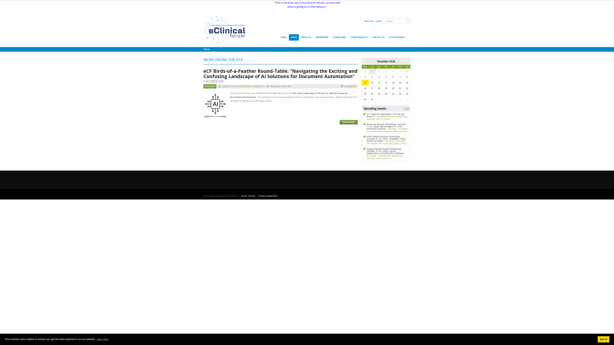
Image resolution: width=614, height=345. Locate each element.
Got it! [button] (603, 339)
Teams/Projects (358, 37)
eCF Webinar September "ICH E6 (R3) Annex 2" (387, 116)
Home (284, 37)
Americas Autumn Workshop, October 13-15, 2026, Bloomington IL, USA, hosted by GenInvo (386, 127)
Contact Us (378, 37)
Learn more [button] (103, 339)
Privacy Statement (268, 195)
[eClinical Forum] (225, 29)
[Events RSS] (408, 108)
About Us (306, 37)
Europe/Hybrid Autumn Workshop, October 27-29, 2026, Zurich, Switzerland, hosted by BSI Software (385, 153)
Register (368, 21)
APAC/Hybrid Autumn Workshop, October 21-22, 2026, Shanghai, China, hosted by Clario (386, 140)
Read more (349, 122)
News (294, 37)
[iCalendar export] (405, 108)
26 (372, 71)
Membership (322, 37)
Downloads (339, 37)
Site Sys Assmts (397, 37)
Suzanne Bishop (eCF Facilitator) (246, 86)
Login (379, 21)
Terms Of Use (248, 195)
